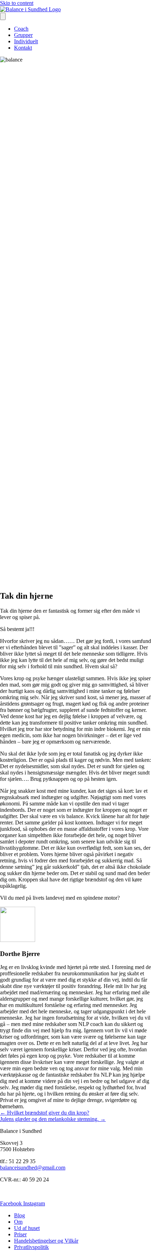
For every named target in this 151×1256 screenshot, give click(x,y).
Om (18, 1222)
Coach (21, 29)
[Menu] (3, 16)
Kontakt (23, 48)
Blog (19, 1215)
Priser (20, 1234)
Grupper (23, 35)
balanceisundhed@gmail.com (32, 1168)
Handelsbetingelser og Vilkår (46, 1241)
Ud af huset (27, 1228)
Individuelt (26, 41)
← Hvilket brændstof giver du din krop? (44, 1113)
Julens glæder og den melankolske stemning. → (53, 1119)
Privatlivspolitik (31, 1247)
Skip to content (16, 3)
